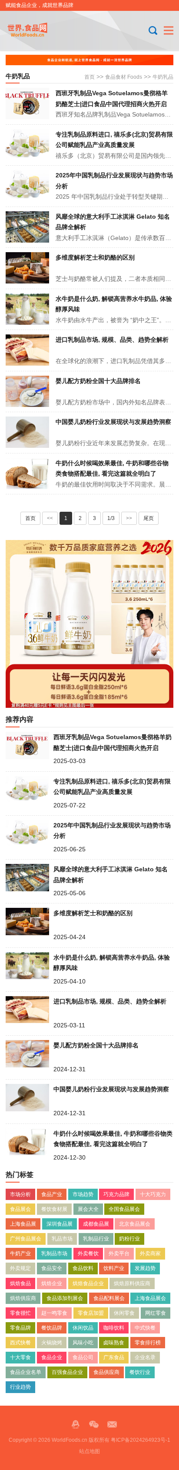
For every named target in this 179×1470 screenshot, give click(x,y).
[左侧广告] (89, 624)
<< (50, 518)
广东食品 (113, 1357)
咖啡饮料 (113, 1328)
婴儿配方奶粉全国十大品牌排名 (98, 380)
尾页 (148, 518)
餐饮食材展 (54, 1209)
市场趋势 (83, 1194)
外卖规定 (20, 1268)
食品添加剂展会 (64, 1298)
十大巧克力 (153, 1194)
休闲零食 (124, 1313)
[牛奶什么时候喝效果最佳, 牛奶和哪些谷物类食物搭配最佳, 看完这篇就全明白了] (27, 473)
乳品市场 (62, 1239)
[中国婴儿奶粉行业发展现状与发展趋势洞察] (27, 432)
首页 (89, 77)
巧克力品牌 (116, 1194)
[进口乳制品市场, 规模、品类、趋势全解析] (27, 350)
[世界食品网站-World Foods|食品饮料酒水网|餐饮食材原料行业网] (35, 30)
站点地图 (89, 1451)
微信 (94, 1424)
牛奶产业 (20, 1253)
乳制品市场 (54, 1253)
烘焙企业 (51, 1283)
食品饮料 (83, 1268)
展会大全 (88, 1209)
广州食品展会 (25, 1239)
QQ (75, 1424)
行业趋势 (20, 1387)
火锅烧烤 (51, 1343)
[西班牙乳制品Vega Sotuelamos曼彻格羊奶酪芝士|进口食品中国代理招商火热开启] (27, 103)
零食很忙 (20, 1313)
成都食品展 (96, 1224)
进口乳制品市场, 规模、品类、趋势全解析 (112, 339)
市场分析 (20, 1194)
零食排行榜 (148, 1343)
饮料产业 (113, 1268)
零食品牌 (20, 1328)
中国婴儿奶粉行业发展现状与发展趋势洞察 (113, 421)
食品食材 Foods (123, 77)
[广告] (89, 60)
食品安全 (51, 1268)
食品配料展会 (109, 1298)
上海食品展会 (150, 1298)
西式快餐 (20, 1343)
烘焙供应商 (23, 1298)
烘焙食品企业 (88, 1283)
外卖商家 (150, 1253)
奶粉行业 (129, 1239)
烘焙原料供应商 (132, 1283)
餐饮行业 (139, 1372)
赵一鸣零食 (54, 1313)
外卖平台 (119, 1253)
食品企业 (51, 1357)
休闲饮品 (83, 1328)
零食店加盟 (91, 1313)
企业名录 (145, 1357)
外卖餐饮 (88, 1253)
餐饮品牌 (51, 1328)
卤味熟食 (113, 1343)
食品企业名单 (25, 1372)
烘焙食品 (20, 1283)
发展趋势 (145, 1268)
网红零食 (155, 1313)
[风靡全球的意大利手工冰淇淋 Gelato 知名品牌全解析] (27, 227)
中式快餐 (145, 1328)
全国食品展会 (124, 1209)
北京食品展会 (134, 1224)
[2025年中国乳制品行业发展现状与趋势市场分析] (27, 185)
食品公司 (83, 1357)
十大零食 (20, 1357)
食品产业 (51, 1194)
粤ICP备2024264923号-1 (140, 1440)
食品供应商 (106, 1372)
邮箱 (112, 1424)
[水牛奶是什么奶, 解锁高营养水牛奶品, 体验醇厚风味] (27, 309)
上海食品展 (23, 1224)
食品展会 (20, 1209)
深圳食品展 (59, 1224)
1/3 (111, 518)
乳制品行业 (96, 1239)
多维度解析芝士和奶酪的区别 (95, 257)
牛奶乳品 (162, 77)
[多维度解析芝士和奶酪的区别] (27, 267)
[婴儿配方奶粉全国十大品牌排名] (27, 391)
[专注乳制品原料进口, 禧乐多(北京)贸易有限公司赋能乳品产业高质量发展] (27, 144)
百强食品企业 (67, 1372)
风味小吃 (83, 1343)
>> (129, 518)
